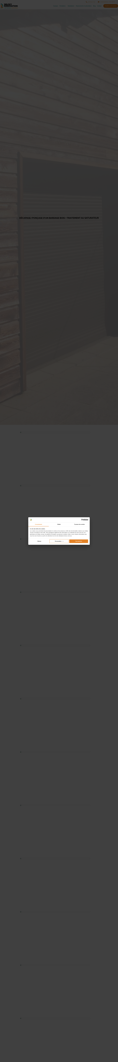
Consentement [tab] (38, 524)
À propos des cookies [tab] (79, 524)
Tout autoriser (78, 541)
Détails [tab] (59, 524)
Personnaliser (58, 541)
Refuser (39, 541)
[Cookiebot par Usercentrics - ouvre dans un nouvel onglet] (82, 520)
